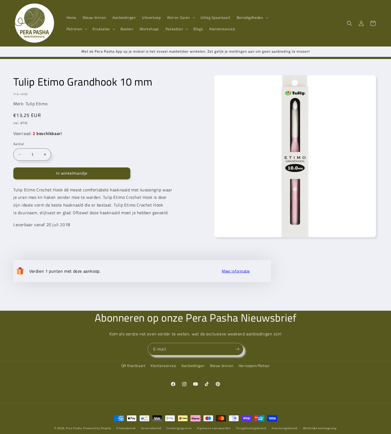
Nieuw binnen (221, 365)
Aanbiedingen (193, 365)
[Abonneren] (237, 349)
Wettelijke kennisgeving (320, 428)
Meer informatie (236, 271)
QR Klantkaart (133, 365)
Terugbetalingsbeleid (251, 428)
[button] (180, 17)
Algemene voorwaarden (214, 428)
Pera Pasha (74, 428)
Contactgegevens (179, 428)
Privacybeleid (126, 428)
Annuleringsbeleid (285, 428)
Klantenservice (163, 365)
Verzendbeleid (151, 428)
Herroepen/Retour (254, 365)
